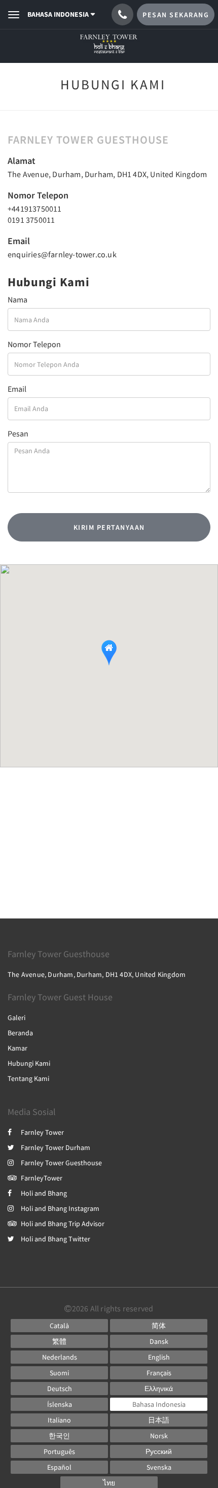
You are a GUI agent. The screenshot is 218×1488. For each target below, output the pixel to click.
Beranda (20, 1032)
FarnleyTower (41, 1177)
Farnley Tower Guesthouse (61, 1162)
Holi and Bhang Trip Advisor (62, 1223)
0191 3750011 (31, 220)
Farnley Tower (42, 1132)
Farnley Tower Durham (55, 1147)
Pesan (18, 433)
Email (17, 389)
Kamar (17, 1048)
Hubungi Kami (29, 1063)
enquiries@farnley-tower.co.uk (62, 254)
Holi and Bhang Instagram (60, 1208)
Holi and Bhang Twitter (55, 1238)
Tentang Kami (28, 1078)
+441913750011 (35, 209)
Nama (17, 299)
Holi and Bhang (44, 1193)
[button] (109, 653)
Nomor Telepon (34, 344)
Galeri (16, 1017)
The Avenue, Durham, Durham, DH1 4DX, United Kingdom (107, 174)
